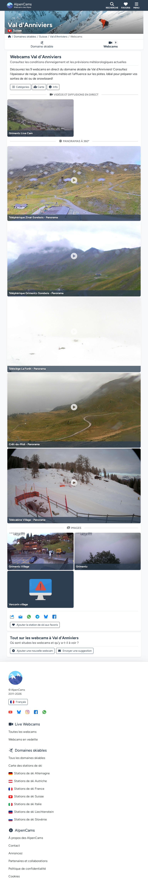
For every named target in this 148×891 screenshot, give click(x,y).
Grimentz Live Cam (21, 133)
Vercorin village (18, 604)
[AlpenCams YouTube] (10, 712)
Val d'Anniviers (58, 36)
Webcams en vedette (23, 739)
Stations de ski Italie (28, 804)
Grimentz (81, 566)
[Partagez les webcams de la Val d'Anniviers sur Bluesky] (46, 616)
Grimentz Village (19, 566)
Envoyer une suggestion (77, 650)
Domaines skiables (25, 36)
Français (21, 702)
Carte (41, 87)
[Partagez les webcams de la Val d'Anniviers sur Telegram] (37, 616)
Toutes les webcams (22, 732)
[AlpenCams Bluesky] (19, 712)
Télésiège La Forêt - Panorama (27, 368)
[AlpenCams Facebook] (36, 712)
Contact (14, 845)
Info (55, 87)
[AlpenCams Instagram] (27, 712)
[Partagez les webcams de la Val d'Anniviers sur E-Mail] (20, 616)
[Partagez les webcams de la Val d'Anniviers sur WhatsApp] (29, 616)
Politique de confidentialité (27, 868)
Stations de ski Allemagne (32, 773)
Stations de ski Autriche (30, 781)
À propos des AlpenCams (25, 838)
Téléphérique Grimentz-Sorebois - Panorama (36, 293)
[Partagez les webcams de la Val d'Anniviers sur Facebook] (54, 616)
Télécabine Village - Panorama (27, 520)
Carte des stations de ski (25, 765)
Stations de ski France (29, 788)
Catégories (22, 87)
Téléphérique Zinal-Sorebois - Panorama (33, 217)
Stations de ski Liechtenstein (34, 812)
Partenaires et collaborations (27, 861)
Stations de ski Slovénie (30, 819)
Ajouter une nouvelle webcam (35, 650)
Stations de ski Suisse (29, 796)
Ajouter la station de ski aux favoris (37, 624)
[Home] (9, 36)
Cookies (14, 876)
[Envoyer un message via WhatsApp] (44, 712)
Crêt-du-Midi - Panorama (24, 444)
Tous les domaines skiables (26, 758)
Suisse (43, 36)
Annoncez (15, 853)
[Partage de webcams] (12, 616)
